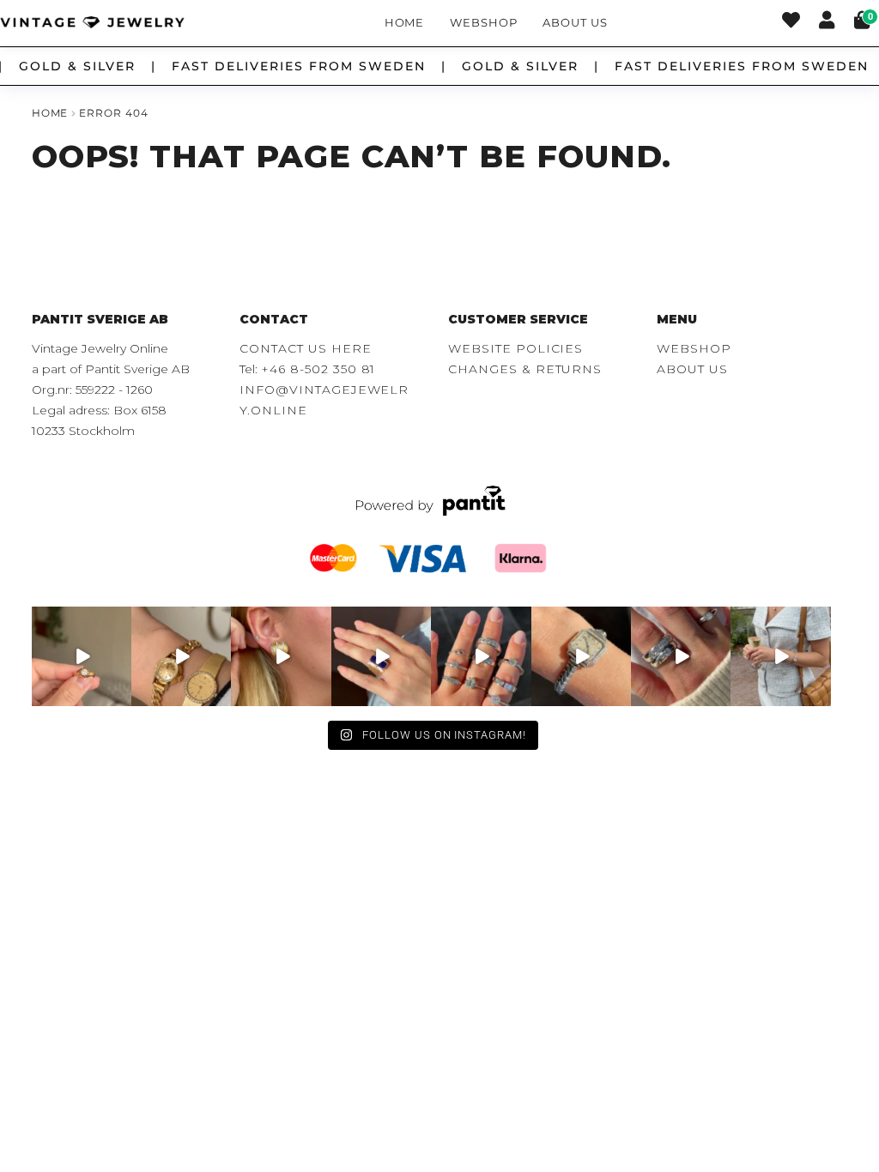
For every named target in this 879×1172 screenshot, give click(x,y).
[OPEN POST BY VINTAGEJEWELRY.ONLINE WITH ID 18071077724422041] (680, 656)
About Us (575, 22)
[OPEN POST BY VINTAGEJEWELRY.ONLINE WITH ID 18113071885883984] (581, 656)
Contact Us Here (305, 348)
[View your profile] (826, 22)
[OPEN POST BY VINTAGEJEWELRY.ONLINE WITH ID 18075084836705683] (780, 656)
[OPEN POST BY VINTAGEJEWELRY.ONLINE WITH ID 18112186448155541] (280, 656)
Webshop (484, 22)
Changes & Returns (525, 369)
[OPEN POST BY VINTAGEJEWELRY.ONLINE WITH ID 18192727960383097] (181, 656)
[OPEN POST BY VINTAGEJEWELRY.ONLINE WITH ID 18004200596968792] (480, 656)
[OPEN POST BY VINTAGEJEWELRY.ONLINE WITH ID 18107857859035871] (81, 656)
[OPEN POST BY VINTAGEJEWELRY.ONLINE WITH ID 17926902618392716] (381, 656)
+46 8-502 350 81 (318, 369)
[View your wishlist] (791, 22)
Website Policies (515, 348)
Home (405, 22)
